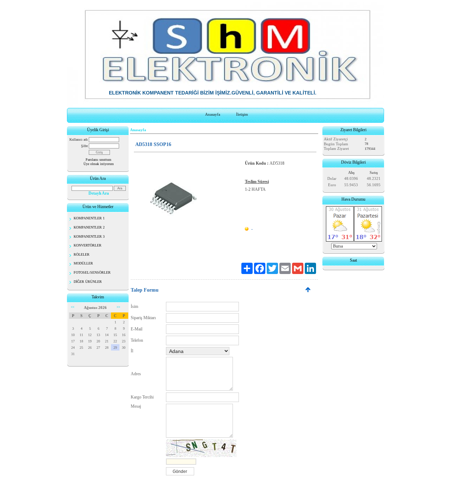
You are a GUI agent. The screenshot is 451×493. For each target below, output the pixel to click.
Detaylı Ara (98, 193)
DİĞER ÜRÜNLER (88, 282)
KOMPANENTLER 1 (89, 218)
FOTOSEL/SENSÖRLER (92, 272)
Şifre (84, 146)
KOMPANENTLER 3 (89, 236)
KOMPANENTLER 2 (89, 227)
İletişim (242, 114)
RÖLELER (81, 254)
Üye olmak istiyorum (99, 164)
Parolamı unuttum (98, 160)
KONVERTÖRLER (87, 245)
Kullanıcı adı (78, 139)
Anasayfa (212, 114)
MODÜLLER (83, 263)
